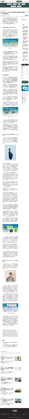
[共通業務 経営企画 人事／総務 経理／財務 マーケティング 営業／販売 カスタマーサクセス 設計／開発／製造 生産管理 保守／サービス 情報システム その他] (26, 72)
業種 (22, 70)
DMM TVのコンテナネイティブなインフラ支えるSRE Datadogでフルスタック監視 (7, 358)
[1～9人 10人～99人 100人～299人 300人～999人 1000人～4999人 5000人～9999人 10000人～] (26, 67)
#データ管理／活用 (13, 6)
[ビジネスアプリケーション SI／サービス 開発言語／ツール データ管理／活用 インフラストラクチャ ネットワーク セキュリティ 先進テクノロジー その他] (26, 78)
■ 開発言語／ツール (24, 98)
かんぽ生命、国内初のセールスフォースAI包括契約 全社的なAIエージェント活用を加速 (25, 38)
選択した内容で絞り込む (25, 82)
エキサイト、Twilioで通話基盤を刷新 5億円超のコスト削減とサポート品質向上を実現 (7, 368)
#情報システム (19, 6)
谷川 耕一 (9, 15)
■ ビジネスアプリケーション (25, 95)
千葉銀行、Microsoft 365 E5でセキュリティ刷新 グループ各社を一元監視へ (25, 49)
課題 (22, 74)
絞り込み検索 (19, 1)
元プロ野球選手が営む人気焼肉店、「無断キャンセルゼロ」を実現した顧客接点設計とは (25, 34)
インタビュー (10, 1)
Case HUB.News (2, 10)
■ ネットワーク (23, 101)
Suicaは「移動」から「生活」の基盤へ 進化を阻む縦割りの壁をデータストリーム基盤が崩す (7, 400)
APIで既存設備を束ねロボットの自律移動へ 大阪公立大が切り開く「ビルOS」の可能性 (7, 389)
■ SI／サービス (23, 96)
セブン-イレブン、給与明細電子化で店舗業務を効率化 (25, 60)
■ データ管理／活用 (24, 99)
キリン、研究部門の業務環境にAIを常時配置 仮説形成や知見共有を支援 (25, 31)
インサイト (5, 1)
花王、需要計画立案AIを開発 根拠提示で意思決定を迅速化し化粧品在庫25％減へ (25, 52)
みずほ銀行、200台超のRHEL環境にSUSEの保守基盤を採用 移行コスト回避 (25, 27)
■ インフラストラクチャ (24, 100)
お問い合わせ (14, 414)
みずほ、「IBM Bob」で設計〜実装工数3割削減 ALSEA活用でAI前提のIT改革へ (25, 45)
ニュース (7, 1)
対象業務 (22, 72)
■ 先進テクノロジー (24, 97)
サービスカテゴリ (22, 78)
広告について (24, 414)
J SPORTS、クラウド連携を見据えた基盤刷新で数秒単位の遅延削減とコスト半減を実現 (7, 379)
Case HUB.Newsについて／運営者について (4, 414)
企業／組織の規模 (22, 67)
